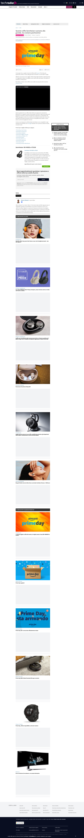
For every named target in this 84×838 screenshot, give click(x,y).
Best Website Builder (24, 812)
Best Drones (70, 810)
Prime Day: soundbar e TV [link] (21, 136)
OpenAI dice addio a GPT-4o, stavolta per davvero (60, 144)
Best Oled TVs (45, 810)
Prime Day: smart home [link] (21, 130)
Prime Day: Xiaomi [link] (20, 137)
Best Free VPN (22, 807)
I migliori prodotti (13, 7)
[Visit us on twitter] (71, 3)
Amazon (38, 73)
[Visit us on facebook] (70, 3)
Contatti (40, 7)
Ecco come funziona (19, 40)
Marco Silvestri (28, 35)
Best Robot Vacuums (72, 812)
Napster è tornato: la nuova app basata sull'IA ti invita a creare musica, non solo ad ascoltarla (60, 133)
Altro (45, 7)
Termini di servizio (30, 182)
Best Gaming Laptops (36, 807)
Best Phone (45, 805)
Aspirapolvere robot (35, 24)
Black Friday (25, 24)
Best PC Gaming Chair (36, 812)
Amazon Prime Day (19, 35)
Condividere (19, 69)
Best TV (44, 807)
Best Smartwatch (46, 812)
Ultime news (22, 7)
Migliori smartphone (46, 24)
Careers (43, 830)
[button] (81, 2)
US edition (32, 836)
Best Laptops (34, 805)
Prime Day (18, 195)
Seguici (42, 69)
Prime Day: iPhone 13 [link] (20, 139)
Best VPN (21, 805)
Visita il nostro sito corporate (59, 819)
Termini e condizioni (20, 827)
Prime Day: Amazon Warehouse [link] (23, 143)
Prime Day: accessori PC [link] (21, 131)
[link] (20, 154)
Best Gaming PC (35, 810)
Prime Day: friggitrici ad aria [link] (22, 134)
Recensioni (33, 7)
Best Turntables (55, 805)
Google (29, 123)
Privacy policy (44, 827)
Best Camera (70, 805)
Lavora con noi (56, 24)
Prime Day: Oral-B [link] (20, 141)
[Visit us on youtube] (73, 3)
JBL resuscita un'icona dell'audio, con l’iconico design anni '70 (60, 149)
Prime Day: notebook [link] (20, 133)
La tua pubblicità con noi (33, 830)
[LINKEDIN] (22, 202)
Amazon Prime (19, 83)
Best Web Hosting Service (24, 810)
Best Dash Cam (71, 807)
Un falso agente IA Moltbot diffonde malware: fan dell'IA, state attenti (60, 128)
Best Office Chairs (55, 812)
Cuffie (20, 27)
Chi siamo (18, 830)
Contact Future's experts (33, 827)
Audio (17, 27)
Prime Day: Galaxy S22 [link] (21, 140)
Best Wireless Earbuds (56, 810)
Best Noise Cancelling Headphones (59, 807)
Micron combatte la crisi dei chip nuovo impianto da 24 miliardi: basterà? (60, 139)
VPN (28, 7)
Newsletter (48, 69)
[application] (33, 98)
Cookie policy (57, 827)
